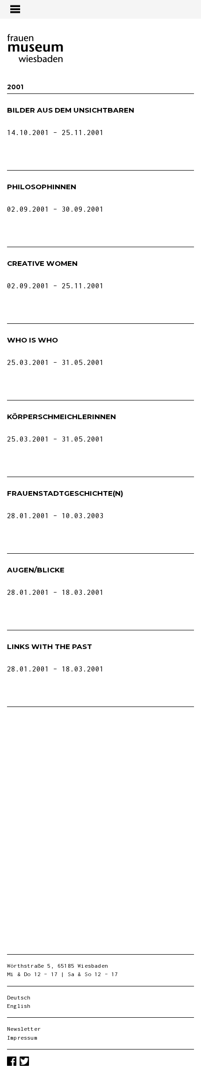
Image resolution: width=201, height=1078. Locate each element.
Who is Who (32, 340)
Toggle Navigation (15, 9)
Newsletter (24, 1028)
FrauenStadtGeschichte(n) (65, 493)
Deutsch (18, 997)
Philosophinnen (41, 186)
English (18, 1005)
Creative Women (42, 263)
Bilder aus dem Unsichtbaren (70, 110)
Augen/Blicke (36, 569)
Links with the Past (49, 646)
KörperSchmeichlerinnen (61, 416)
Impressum (22, 1037)
